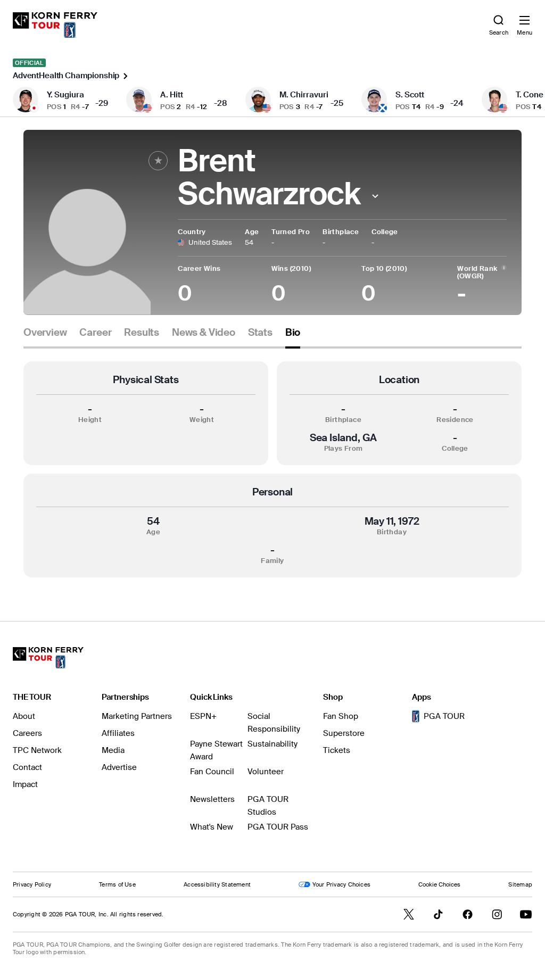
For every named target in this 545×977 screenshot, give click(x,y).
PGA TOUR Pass (277, 827)
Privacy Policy (32, 884)
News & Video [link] (203, 332)
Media (113, 750)
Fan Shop (340, 716)
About (24, 716)
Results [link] (141, 332)
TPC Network (37, 750)
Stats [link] (260, 332)
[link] (55, 25)
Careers (27, 733)
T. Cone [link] (529, 94)
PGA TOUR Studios (267, 805)
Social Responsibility (273, 722)
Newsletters (212, 799)
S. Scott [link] (409, 94)
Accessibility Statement (217, 884)
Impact (25, 784)
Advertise (119, 767)
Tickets (336, 750)
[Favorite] (158, 160)
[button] (375, 196)
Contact (27, 767)
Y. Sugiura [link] (65, 94)
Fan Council (212, 771)
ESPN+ (203, 716)
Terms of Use (117, 884)
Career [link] (95, 332)
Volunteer (265, 771)
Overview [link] (45, 332)
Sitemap (520, 884)
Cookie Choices (439, 884)
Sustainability (272, 744)
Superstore (344, 733)
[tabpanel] (272, 469)
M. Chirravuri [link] (303, 94)
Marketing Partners (137, 716)
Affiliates (118, 733)
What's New (211, 827)
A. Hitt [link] (171, 94)
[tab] (45, 336)
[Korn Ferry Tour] (48, 657)
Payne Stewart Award (216, 750)
